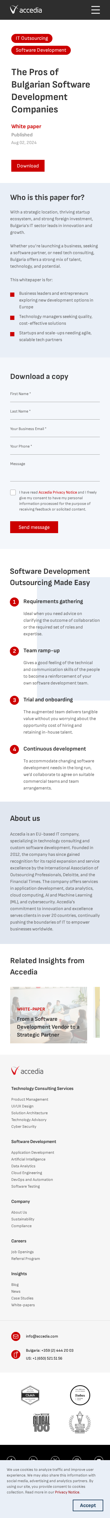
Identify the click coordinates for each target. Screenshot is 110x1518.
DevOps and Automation (32, 1179)
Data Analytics (23, 1166)
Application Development (32, 1152)
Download (28, 166)
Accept (88, 1505)
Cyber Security (23, 1126)
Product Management (29, 1099)
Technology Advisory (29, 1119)
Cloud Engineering (26, 1172)
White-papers (23, 1305)
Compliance (21, 1225)
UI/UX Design (22, 1106)
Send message (34, 527)
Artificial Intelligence (28, 1159)
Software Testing (25, 1186)
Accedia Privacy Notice (58, 492)
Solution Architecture (29, 1113)
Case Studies (22, 1298)
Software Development (41, 50)
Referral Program (25, 1258)
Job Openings (22, 1251)
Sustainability (22, 1219)
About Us (19, 1212)
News (16, 1291)
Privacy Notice (67, 1492)
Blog (15, 1284)
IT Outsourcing (32, 38)
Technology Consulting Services (42, 1088)
